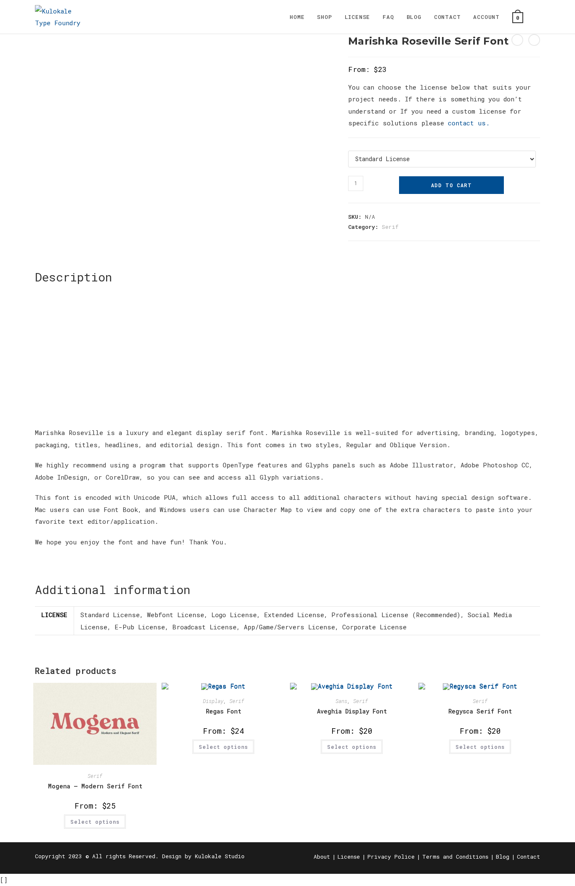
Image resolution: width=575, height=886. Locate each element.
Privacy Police (391, 856)
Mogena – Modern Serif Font (95, 786)
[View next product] (534, 40)
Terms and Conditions (455, 856)
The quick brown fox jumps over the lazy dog (244, 365)
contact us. (469, 123)
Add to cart (451, 185)
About (322, 856)
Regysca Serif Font (480, 711)
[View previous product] (517, 40)
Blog (502, 856)
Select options (95, 821)
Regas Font (223, 711)
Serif (390, 227)
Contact (528, 856)
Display (213, 701)
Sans (341, 701)
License (349, 856)
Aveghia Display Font (352, 711)
